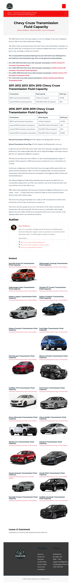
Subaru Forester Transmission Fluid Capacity (23, 329)
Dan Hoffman (24, 226)
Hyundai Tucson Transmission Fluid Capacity (23, 498)
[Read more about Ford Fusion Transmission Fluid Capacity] (53, 402)
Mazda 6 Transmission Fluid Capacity (50, 442)
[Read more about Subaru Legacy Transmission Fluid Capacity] (23, 312)
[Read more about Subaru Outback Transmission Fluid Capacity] (53, 309)
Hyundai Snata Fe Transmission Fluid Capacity (21, 264)
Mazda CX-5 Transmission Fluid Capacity (21, 442)
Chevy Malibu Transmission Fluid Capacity (52, 418)
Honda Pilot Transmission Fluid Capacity (52, 474)
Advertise (40, 559)
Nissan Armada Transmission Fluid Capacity (53, 356)
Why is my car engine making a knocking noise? (32, 242)
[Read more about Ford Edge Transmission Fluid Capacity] (53, 342)
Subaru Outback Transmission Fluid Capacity (51, 297)
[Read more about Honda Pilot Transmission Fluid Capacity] (53, 485)
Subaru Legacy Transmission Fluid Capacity (22, 297)
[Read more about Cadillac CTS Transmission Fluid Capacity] (23, 401)
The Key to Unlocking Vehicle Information (31, 247)
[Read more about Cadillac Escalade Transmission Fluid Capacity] (53, 512)
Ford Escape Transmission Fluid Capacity (21, 356)
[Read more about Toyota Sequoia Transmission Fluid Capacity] (23, 486)
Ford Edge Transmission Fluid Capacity (51, 329)
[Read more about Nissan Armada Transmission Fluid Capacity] (53, 372)
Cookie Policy (42, 562)
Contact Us (41, 557)
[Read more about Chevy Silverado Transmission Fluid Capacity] (23, 429)
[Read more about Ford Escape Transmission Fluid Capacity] (23, 368)
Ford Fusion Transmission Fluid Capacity (52, 388)
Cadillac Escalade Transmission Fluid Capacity (52, 498)
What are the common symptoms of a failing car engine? (34, 245)
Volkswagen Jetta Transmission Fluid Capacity (22, 288)
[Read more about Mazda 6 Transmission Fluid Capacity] (53, 457)
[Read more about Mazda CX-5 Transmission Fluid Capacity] (23, 456)
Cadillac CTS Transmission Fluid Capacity (22, 388)
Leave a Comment (48, 30)
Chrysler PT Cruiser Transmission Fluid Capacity (52, 288)
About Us (40, 554)
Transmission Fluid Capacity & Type (18, 267)
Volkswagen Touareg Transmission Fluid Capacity (53, 264)
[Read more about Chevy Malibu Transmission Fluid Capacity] (53, 428)
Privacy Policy (42, 564)
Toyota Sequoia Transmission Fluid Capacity (23, 474)
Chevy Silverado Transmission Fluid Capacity (23, 418)
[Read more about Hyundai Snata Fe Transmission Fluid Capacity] (23, 275)
